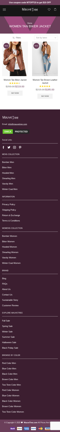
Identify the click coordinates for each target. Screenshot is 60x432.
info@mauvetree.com (17, 124)
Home (29, 23)
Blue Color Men (9, 368)
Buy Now (15, 93)
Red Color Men (9, 363)
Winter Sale (7, 332)
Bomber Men (8, 162)
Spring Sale (7, 326)
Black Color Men (9, 374)
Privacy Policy (8, 204)
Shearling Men (8, 178)
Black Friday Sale (10, 348)
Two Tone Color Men (11, 385)
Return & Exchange (11, 215)
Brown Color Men (10, 379)
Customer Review (10, 305)
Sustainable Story (10, 300)
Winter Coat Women (11, 263)
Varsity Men (7, 184)
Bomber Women (9, 236)
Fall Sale (6, 321)
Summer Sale (8, 337)
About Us (6, 289)
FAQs (4, 284)
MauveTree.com (30, 423)
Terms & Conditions (11, 221)
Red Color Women (10, 390)
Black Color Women (11, 401)
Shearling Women (10, 252)
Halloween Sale (9, 342)
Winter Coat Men (9, 189)
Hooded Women (9, 247)
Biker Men (6, 167)
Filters (18, 38)
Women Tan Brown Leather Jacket (45, 81)
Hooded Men (8, 173)
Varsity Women (9, 258)
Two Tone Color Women (13, 412)
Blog (4, 278)
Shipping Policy (9, 210)
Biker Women (8, 241)
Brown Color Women (11, 406)
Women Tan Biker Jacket (15, 80)
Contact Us (7, 295)
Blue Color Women (10, 395)
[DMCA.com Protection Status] (16, 131)
